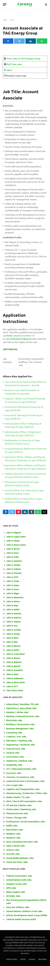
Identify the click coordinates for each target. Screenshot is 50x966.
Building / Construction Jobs (20, 724)
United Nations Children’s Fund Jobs (24, 911)
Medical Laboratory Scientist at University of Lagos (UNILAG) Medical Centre (25, 475)
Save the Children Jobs (17, 907)
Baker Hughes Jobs (16, 891)
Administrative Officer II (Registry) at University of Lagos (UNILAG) (23, 425)
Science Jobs (12, 849)
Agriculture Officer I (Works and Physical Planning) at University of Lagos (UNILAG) (25, 458)
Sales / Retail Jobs (15, 845)
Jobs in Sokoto (13, 569)
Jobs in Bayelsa (13, 662)
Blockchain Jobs (14, 720)
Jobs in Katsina (13, 613)
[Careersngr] (25, 4)
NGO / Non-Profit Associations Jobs (24, 801)
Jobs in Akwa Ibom (15, 682)
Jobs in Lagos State (16, 536)
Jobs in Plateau (14, 573)
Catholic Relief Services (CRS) (21, 919)
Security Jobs (13, 853)
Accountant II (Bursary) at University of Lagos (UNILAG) (24, 408)
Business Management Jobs (20, 728)
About (23, 959)
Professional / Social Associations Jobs (25, 821)
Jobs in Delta (12, 649)
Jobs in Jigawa (13, 621)
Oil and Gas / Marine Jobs (19, 805)
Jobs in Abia (12, 674)
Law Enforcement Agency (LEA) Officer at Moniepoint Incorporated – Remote (25, 383)
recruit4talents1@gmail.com (21, 338)
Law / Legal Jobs (14, 785)
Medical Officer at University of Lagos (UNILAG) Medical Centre (23, 500)
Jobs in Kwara (13, 601)
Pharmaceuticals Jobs (17, 813)
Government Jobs (15, 756)
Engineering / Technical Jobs (20, 744)
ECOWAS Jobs (13, 896)
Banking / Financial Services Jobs (22, 716)
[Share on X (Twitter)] (19, 41)
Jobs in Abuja (12, 540)
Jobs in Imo (12, 625)
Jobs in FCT (12, 686)
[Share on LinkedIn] (30, 41)
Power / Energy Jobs (16, 817)
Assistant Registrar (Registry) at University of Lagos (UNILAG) (26, 450)
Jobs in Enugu (13, 633)
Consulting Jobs (14, 732)
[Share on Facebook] (8, 41)
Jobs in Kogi (12, 605)
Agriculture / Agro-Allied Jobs (21, 708)
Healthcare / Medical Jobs (19, 760)
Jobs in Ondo (12, 581)
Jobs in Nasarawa (14, 597)
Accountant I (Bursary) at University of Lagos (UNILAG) (23, 417)
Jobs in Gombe (13, 629)
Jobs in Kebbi (12, 609)
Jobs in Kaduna (13, 617)
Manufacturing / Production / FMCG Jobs (26, 793)
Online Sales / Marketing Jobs (21, 809)
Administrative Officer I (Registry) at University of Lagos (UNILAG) (23, 433)
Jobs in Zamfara (14, 560)
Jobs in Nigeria (13, 532)
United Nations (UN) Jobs (18, 879)
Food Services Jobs (15, 748)
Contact (32, 959)
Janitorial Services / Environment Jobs (25, 781)
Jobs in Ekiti (12, 637)
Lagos (8, 69)
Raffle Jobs (12, 825)
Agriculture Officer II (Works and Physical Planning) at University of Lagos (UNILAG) (25, 467)
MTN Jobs (11, 887)
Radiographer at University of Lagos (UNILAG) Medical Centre (22, 442)
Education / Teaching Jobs (19, 740)
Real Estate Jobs (14, 829)
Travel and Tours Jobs (17, 862)
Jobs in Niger (12, 593)
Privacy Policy (11, 959)
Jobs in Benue (13, 658)
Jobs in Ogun (12, 585)
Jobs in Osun (12, 589)
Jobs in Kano (12, 552)
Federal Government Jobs (19, 875)
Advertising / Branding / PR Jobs (22, 704)
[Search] (45, 4)
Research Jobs (13, 837)
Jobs (12, 20)
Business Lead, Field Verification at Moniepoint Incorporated (22, 392)
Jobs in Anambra (14, 670)
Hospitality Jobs (14, 764)
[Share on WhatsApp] (42, 41)
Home (5, 20)
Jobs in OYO (12, 577)
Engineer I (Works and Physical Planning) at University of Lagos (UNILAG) (25, 400)
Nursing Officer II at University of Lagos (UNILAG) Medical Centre (24, 492)
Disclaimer (42, 959)
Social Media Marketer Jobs (20, 858)
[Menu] (4, 4)
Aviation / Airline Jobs (17, 712)
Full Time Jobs (14, 64)
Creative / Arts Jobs (16, 736)
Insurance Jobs (13, 773)
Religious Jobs (13, 833)
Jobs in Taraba (13, 565)
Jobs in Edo (12, 641)
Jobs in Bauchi (13, 666)
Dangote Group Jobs (16, 883)
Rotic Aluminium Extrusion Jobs (22, 841)
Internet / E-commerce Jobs (20, 777)
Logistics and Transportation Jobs (23, 789)
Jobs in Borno (13, 548)
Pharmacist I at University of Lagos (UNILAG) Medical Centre (22, 483)
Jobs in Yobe (12, 556)
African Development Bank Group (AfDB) (26, 915)
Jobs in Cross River (15, 654)
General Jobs (12, 752)
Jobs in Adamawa (14, 678)
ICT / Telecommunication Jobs (21, 768)
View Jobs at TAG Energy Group (23, 58)
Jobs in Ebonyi (13, 645)
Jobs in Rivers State (16, 544)
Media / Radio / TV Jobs (18, 797)
